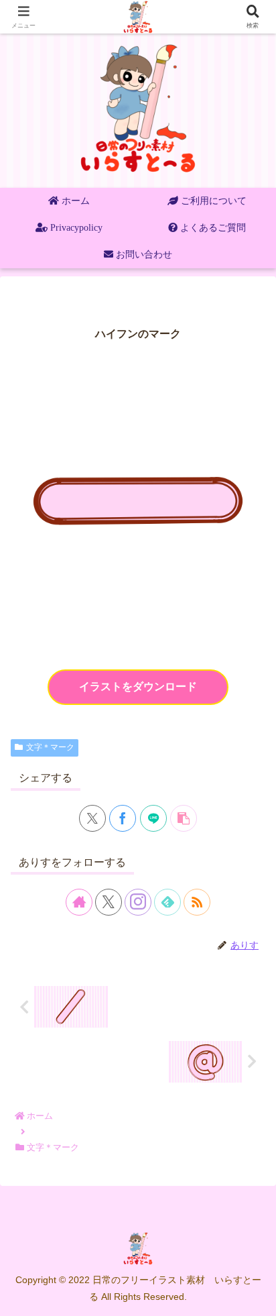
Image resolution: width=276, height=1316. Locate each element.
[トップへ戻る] (256, 1295)
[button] (183, 818)
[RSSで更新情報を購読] (197, 902)
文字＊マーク (50, 747)
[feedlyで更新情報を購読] (167, 902)
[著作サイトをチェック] (79, 902)
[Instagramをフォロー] (138, 902)
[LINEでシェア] (153, 818)
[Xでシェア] (92, 818)
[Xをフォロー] (108, 902)
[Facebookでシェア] (122, 818)
